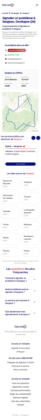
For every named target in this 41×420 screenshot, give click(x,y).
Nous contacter (20, 369)
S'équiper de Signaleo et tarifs (20, 362)
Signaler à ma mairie (16, 50)
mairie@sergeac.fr (15, 59)
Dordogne (15, 13)
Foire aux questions (20, 383)
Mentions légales (20, 397)
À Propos (20, 351)
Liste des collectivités (20, 401)
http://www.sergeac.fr (16, 63)
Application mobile (20, 387)
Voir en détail (20, 164)
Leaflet (36, 131)
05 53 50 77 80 (13, 55)
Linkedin (20, 405)
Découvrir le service (20, 366)
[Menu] (37, 5)
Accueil (5, 13)
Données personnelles (20, 390)
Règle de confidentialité (20, 394)
